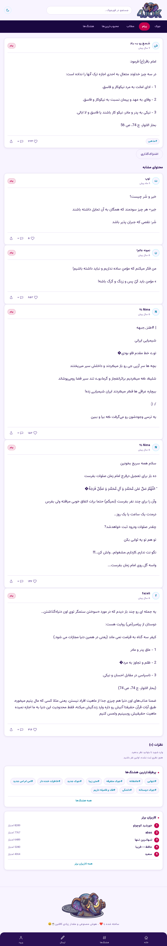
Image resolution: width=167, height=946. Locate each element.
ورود (21, 942)
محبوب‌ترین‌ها (110, 26)
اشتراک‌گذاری (149, 154)
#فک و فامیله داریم (104, 790)
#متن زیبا (94, 781)
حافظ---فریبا (143, 847)
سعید (148, 854)
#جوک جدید (74, 781)
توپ (147, 178)
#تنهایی (151, 781)
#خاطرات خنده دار (50, 781)
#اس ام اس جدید (23, 781)
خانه (146, 942)
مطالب (130, 26)
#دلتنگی (127, 790)
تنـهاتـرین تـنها (143, 840)
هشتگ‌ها (88, 26)
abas (148, 832)
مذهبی (151, 141)
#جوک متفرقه (114, 781)
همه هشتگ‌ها (84, 801)
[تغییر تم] (7, 10)
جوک (158, 26)
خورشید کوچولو (142, 825)
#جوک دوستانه (147, 790)
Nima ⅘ (144, 309)
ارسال (62, 942)
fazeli (146, 593)
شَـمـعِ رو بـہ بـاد (140, 43)
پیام (144, 26)
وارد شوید (158, 752)
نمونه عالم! (143, 250)
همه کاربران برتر (83, 864)
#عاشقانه (134, 781)
